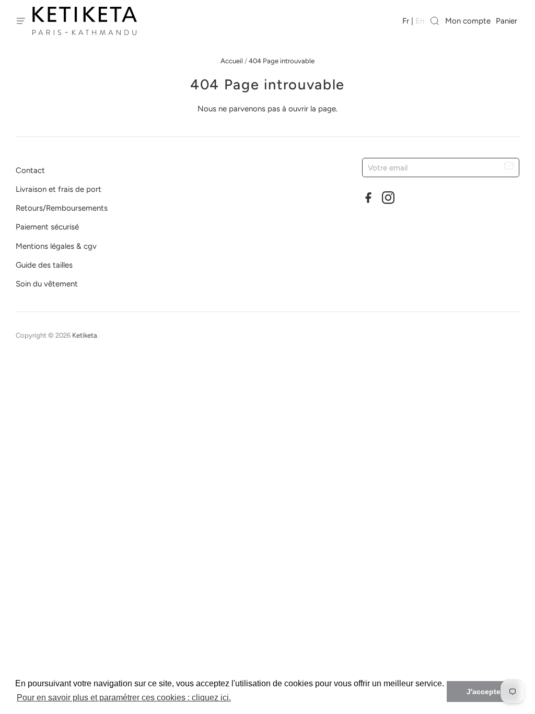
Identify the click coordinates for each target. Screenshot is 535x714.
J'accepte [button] (484, 691)
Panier (507, 21)
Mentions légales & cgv (56, 246)
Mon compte (468, 21)
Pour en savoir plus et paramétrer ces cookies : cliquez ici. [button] (124, 697)
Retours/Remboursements (62, 208)
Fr (405, 21)
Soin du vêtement (47, 284)
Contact (30, 170)
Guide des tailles (44, 265)
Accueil (231, 61)
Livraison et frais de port (58, 189)
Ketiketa (84, 335)
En (419, 21)
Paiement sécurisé (47, 227)
